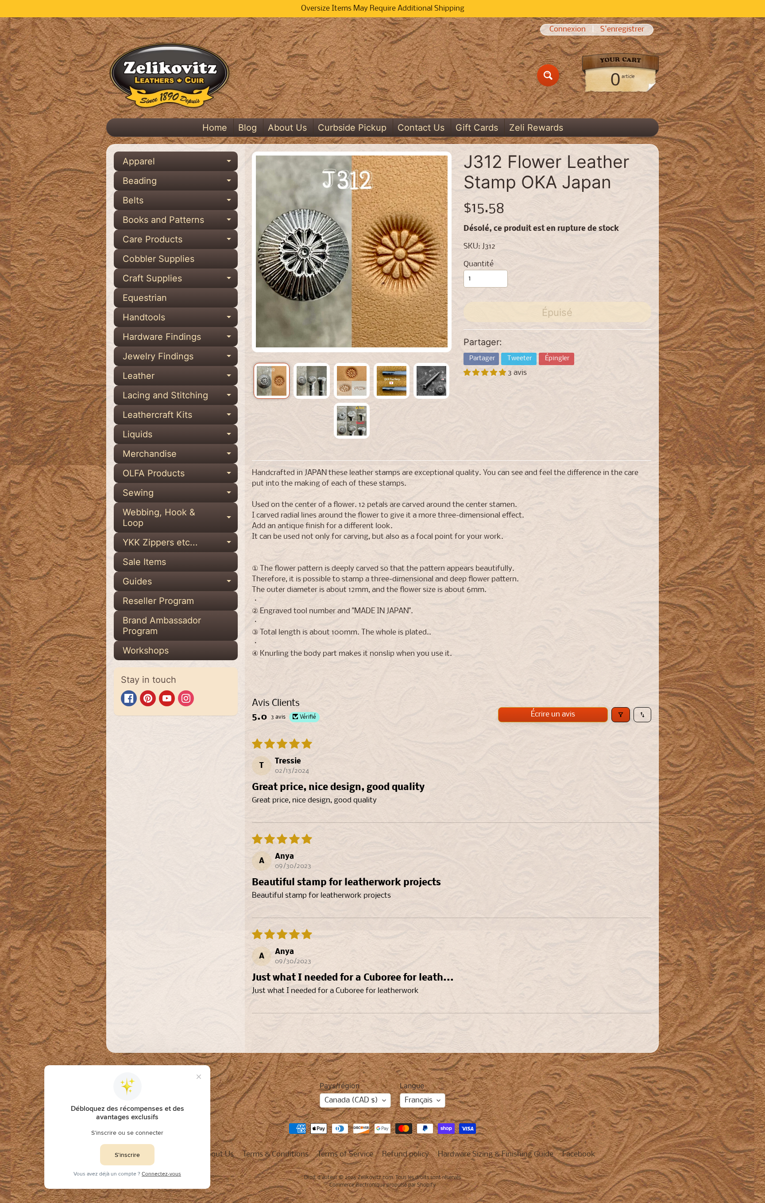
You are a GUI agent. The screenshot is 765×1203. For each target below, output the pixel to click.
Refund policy (405, 1154)
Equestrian (145, 297)
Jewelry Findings (180, 358)
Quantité (479, 264)
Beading (180, 183)
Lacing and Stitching (180, 397)
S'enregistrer (622, 29)
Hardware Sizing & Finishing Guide (495, 1154)
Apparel (180, 163)
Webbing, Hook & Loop (180, 518)
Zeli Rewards (536, 127)
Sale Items (144, 562)
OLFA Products (180, 475)
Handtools (180, 319)
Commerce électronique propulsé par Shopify (382, 1185)
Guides (180, 583)
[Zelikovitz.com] (169, 75)
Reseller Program (158, 601)
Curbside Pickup (352, 127)
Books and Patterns (180, 222)
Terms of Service (345, 1154)
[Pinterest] (148, 698)
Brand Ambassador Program (162, 625)
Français (419, 1100)
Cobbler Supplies (158, 258)
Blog (247, 127)
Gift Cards (477, 127)
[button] (486, 373)
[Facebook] (129, 698)
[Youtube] (167, 698)
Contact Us (421, 127)
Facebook (578, 1154)
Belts (180, 202)
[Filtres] (620, 714)
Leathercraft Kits (180, 416)
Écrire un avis (553, 714)
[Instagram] (186, 698)
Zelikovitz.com (375, 1177)
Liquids (180, 436)
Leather (180, 377)
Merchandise (180, 455)
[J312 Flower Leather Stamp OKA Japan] (272, 381)
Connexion (567, 29)
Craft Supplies (180, 280)
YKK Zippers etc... (180, 544)
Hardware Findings (180, 338)
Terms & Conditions (276, 1154)
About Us (287, 127)
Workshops (146, 650)
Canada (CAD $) (351, 1100)
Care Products (180, 241)
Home (214, 127)
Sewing (180, 494)
